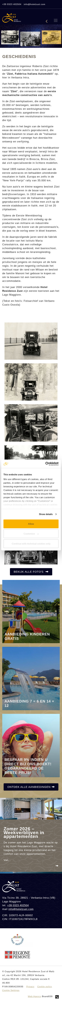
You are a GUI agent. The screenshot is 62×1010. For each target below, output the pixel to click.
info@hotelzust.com (34, 4)
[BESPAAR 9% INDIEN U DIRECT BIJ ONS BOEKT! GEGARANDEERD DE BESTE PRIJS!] (31, 745)
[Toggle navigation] (56, 20)
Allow (31, 523)
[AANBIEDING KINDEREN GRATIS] (31, 611)
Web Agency (34, 996)
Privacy (30, 986)
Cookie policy (44, 986)
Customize (29, 533)
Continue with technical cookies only (31, 543)
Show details (46, 514)
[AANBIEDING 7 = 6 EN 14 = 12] (31, 678)
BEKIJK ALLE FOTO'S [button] (29, 571)
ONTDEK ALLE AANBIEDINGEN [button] (29, 786)
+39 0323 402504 (11, 4)
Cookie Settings (10, 990)
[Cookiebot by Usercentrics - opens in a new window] (45, 464)
